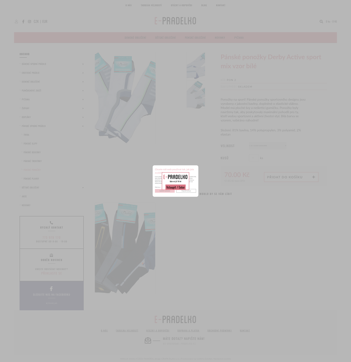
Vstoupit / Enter (175, 187)
